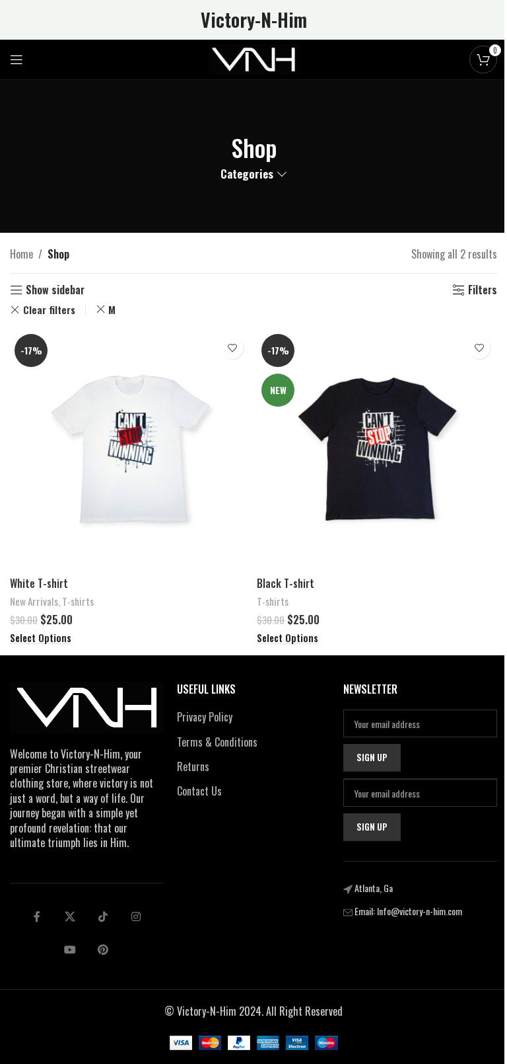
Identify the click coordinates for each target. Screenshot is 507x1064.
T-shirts (78, 601)
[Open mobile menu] (16, 59)
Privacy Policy (204, 717)
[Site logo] (253, 58)
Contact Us (199, 791)
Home (21, 254)
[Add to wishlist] (232, 347)
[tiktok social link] (103, 916)
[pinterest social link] (103, 949)
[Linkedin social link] (136, 916)
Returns (193, 766)
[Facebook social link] (37, 916)
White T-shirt (39, 583)
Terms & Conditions (217, 742)
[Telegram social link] (70, 949)
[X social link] (70, 916)
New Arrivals (34, 601)
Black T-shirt (285, 583)
